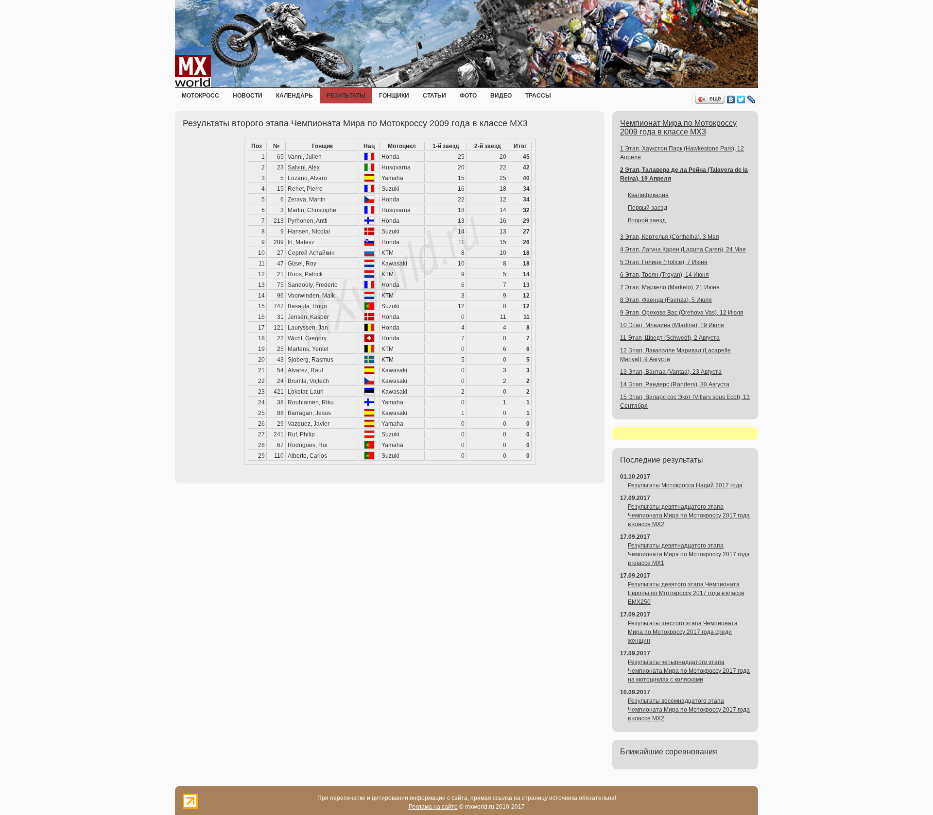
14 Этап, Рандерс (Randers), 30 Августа (674, 384)
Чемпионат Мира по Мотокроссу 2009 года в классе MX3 (678, 127)
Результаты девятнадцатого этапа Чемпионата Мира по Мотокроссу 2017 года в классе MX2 (689, 515)
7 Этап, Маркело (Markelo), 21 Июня (670, 287)
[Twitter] (741, 99)
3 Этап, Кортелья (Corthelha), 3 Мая (669, 236)
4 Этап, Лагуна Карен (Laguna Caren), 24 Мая (683, 249)
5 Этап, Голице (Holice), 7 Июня (664, 262)
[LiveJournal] (751, 99)
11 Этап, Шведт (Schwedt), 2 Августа (670, 337)
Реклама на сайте (433, 806)
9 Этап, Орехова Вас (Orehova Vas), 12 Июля (681, 312)
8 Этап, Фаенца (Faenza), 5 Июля (666, 300)
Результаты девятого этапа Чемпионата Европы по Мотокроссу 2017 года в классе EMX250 (686, 593)
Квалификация (648, 195)
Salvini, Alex (304, 167)
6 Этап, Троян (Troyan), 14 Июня (664, 274)
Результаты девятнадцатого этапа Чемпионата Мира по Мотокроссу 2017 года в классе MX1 (689, 554)
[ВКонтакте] (731, 99)
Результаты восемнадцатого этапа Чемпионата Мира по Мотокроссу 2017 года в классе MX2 (689, 710)
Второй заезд (647, 220)
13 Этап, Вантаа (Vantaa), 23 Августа (671, 371)
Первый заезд (647, 207)
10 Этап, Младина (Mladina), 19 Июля (672, 325)
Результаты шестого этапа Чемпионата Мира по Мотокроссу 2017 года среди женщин (683, 632)
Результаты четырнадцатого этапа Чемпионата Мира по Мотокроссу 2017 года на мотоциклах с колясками (689, 671)
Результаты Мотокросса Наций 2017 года (685, 485)
